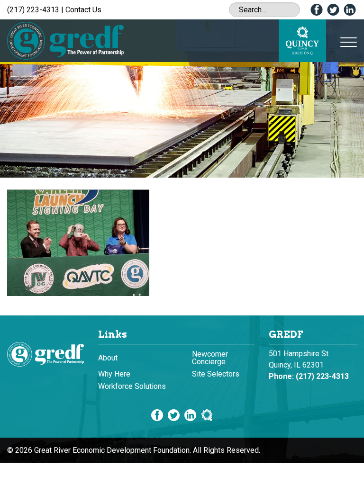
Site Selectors (215, 373)
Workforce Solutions (132, 386)
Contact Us (83, 9)
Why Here (114, 373)
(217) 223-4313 (33, 9)
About (108, 357)
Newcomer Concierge (210, 358)
